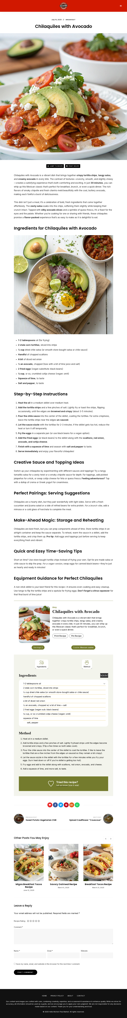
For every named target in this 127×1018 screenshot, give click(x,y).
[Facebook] (55, 804)
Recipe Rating (19, 921)
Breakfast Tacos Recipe (98, 884)
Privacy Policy (57, 996)
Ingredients (41, 667)
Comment (18, 927)
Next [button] (110, 838)
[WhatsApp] (77, 804)
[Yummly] (71, 804)
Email (50, 951)
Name (17, 951)
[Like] (49, 804)
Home (44, 996)
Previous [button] (105, 838)
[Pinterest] (66, 804)
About (70, 996)
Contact (81, 996)
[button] (104, 683)
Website (84, 951)
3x (106, 675)
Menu (120, 5)
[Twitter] (60, 804)
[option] (29, 867)
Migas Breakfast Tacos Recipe (29, 885)
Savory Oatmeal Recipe (63, 884)
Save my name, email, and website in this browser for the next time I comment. (48, 964)
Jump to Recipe (56, 166)
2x (103, 675)
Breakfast (71, 20)
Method (87, 667)
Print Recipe (73, 166)
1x (101, 675)
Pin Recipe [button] (76, 636)
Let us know (62, 785)
